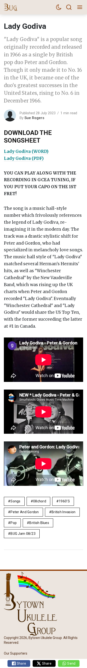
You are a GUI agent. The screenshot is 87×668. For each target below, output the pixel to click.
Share (21, 663)
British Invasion (63, 512)
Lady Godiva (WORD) (26, 151)
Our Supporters (15, 653)
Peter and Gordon (24, 512)
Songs (15, 501)
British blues (39, 523)
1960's (64, 501)
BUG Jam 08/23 (23, 534)
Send (70, 663)
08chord (39, 501)
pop (13, 523)
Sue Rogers (34, 118)
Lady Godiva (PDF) (24, 158)
